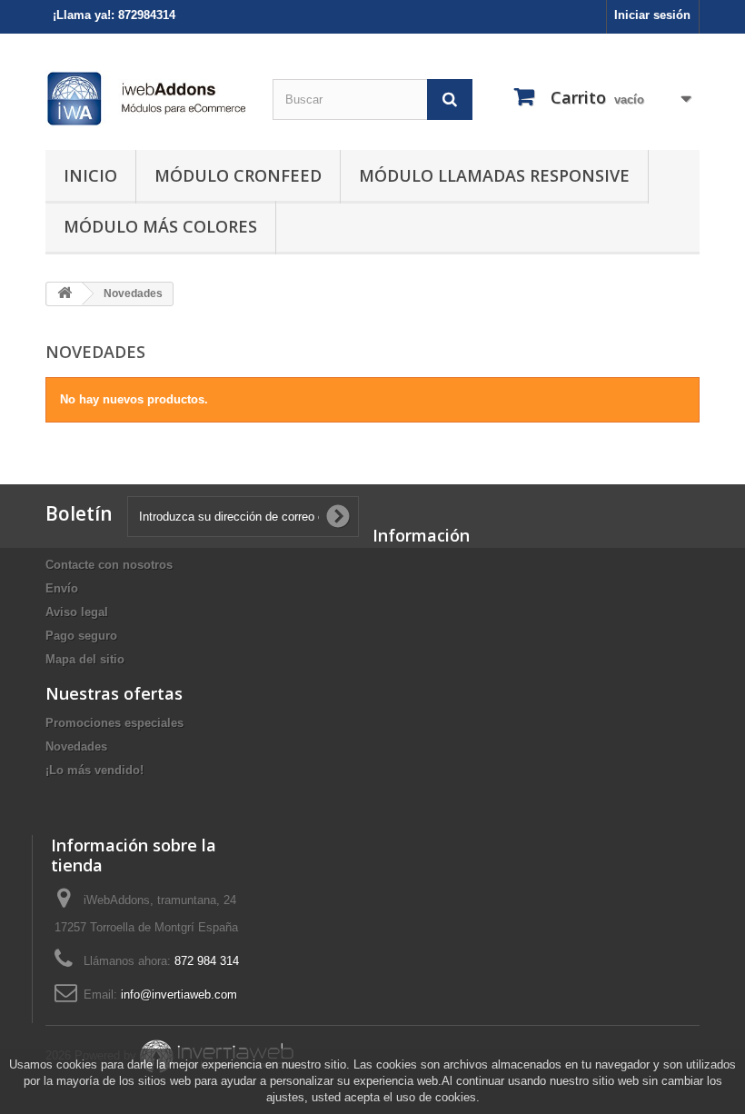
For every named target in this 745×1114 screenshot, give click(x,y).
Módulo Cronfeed (238, 175)
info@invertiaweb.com (179, 994)
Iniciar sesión (652, 15)
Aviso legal (76, 612)
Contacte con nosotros (109, 565)
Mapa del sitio (84, 659)
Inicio (90, 175)
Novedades (76, 746)
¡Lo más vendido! (94, 770)
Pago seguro (81, 635)
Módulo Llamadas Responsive (494, 175)
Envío (61, 588)
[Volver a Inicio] (64, 294)
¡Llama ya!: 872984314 (114, 15)
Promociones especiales (114, 723)
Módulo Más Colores (160, 226)
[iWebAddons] (145, 98)
